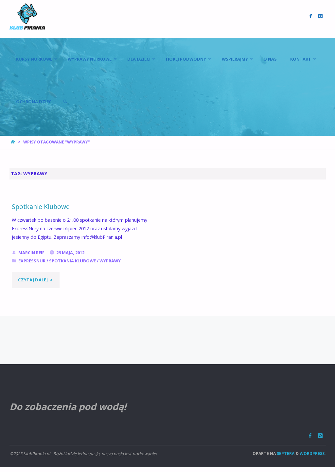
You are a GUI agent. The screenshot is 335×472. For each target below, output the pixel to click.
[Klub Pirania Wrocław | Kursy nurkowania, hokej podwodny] (27, 16)
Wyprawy (110, 261)
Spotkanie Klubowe (41, 206)
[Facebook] (310, 435)
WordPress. (313, 453)
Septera (285, 453)
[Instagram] (320, 435)
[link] (65, 101)
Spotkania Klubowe (72, 261)
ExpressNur (31, 261)
